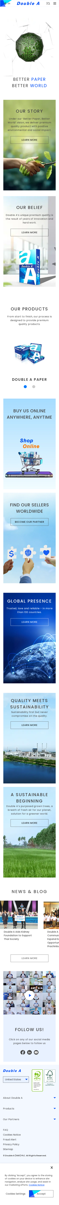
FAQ (5, 1130)
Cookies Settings (15, 1193)
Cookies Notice (12, 1134)
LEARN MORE (34, 140)
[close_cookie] (52, 1167)
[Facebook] (22, 1052)
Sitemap (8, 1149)
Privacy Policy (11, 1144)
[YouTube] (36, 1052)
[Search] (48, 3)
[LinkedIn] (29, 1052)
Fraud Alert (9, 1139)
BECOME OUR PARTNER (31, 522)
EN (9, 3)
